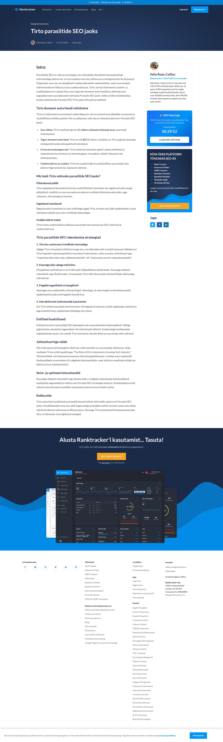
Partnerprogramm (93, 618)
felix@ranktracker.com (175, 595)
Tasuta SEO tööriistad (94, 634)
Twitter (55, 567)
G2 (76, 567)
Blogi (93, 9)
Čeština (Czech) (140, 661)
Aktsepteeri (198, 735)
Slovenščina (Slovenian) (143, 707)
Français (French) (140, 620)
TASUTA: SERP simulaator (96, 599)
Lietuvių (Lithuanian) (142, 690)
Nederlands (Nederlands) (144, 632)
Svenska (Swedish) (141, 645)
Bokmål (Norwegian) (142, 719)
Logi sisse (184, 9)
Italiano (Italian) (140, 624)
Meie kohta (170, 571)
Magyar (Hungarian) (141, 682)
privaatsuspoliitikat (167, 735)
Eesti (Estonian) (139, 674)
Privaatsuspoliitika (141, 570)
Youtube (35, 567)
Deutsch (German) (141, 612)
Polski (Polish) (139, 636)
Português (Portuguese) (143, 640)
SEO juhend (90, 630)
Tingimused (138, 566)
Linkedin (65, 567)
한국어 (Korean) (140, 715)
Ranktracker (25, 9)
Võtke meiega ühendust (175, 567)
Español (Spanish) (140, 616)
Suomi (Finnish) (139, 678)
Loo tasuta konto (111, 456)
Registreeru (199, 9)
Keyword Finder (92, 570)
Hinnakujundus (81, 9)
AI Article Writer (92, 595)
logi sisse (105, 463)
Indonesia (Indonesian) (143, 686)
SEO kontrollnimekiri (94, 590)
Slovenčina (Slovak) (141, 702)
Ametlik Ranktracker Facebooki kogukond (45, 567)
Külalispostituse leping (95, 638)
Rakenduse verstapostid (143, 593)
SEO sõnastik (91, 626)
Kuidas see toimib (63, 9)
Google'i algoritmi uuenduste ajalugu (101, 643)
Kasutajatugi (138, 597)
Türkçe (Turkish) (140, 649)
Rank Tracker (90, 566)
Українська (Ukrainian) (143, 711)
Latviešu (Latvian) (140, 694)
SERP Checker (91, 574)
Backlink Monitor (92, 586)
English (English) (140, 607)
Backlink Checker (92, 582)
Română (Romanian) (142, 698)
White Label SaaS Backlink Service (100, 610)
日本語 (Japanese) (141, 628)
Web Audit (90, 578)
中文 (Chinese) (139, 653)
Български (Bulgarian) (143, 657)
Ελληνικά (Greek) (140, 669)
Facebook (25, 567)
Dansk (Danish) (139, 665)
